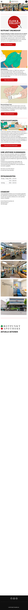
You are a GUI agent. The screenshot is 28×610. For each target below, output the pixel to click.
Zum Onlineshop (8, 44)
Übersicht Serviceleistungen (11, 145)
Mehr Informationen (9, 79)
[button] (11, 599)
